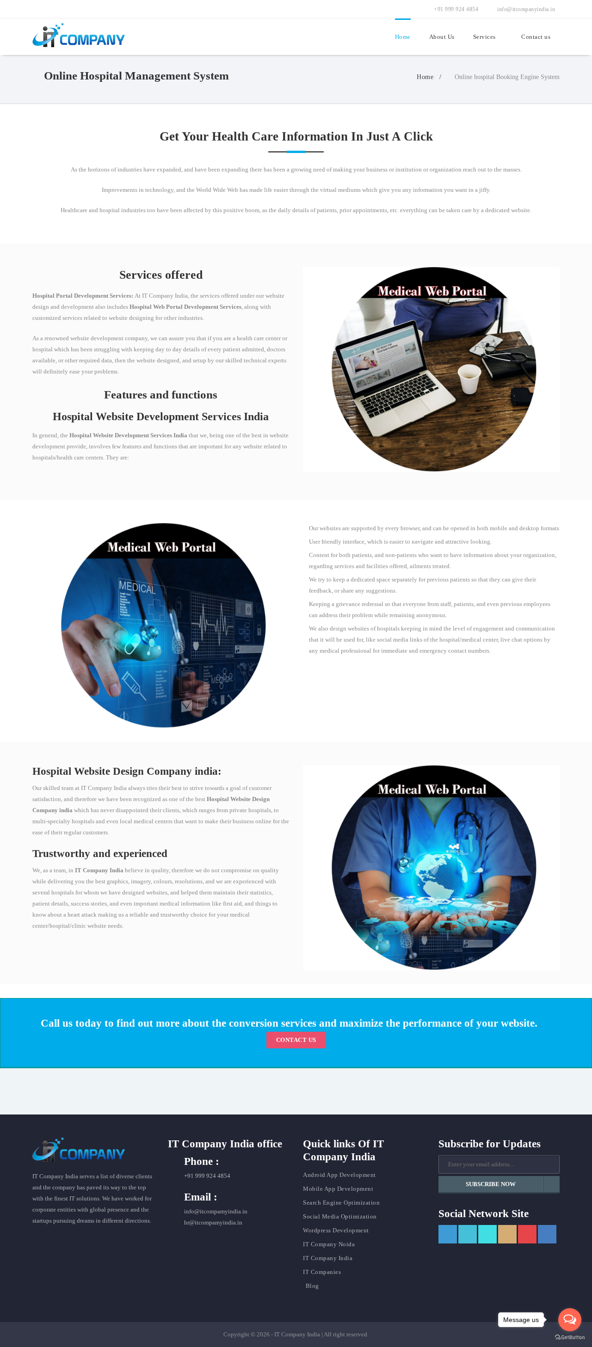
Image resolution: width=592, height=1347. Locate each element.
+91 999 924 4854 (455, 9)
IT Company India (327, 1258)
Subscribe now (491, 1184)
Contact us (535, 36)
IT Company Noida (329, 1244)
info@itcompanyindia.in (525, 9)
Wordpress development (336, 1230)
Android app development (339, 1174)
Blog (312, 1285)
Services (484, 36)
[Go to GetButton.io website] (570, 1338)
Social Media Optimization (340, 1216)
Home (403, 36)
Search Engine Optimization (341, 1202)
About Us (442, 36)
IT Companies (322, 1271)
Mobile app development (338, 1188)
